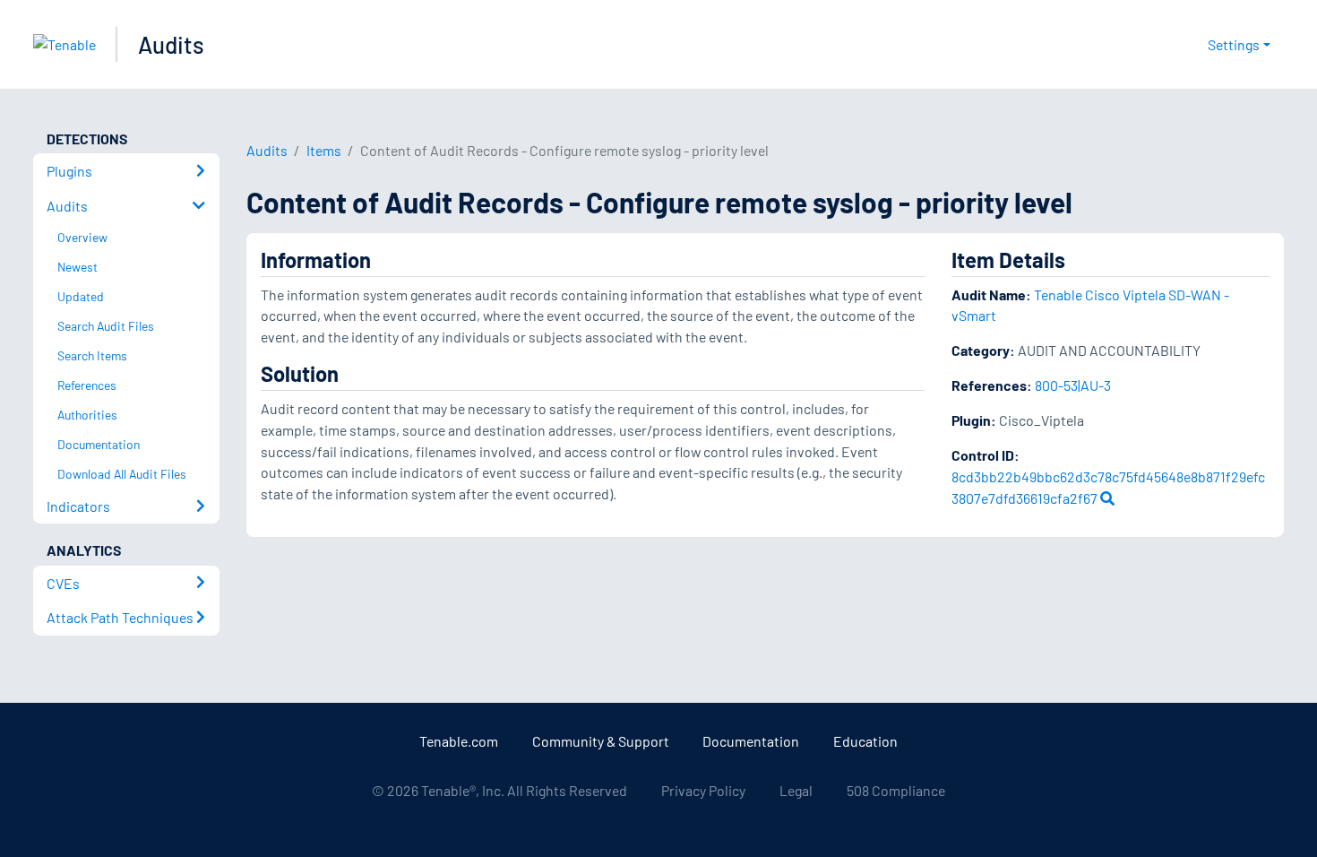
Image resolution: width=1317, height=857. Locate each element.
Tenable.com (458, 740)
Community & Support (600, 740)
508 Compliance (896, 790)
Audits (171, 44)
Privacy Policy (703, 790)
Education (865, 740)
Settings (1234, 44)
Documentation (750, 740)
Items (323, 150)
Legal (796, 790)
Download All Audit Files (121, 473)
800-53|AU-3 (1073, 385)
